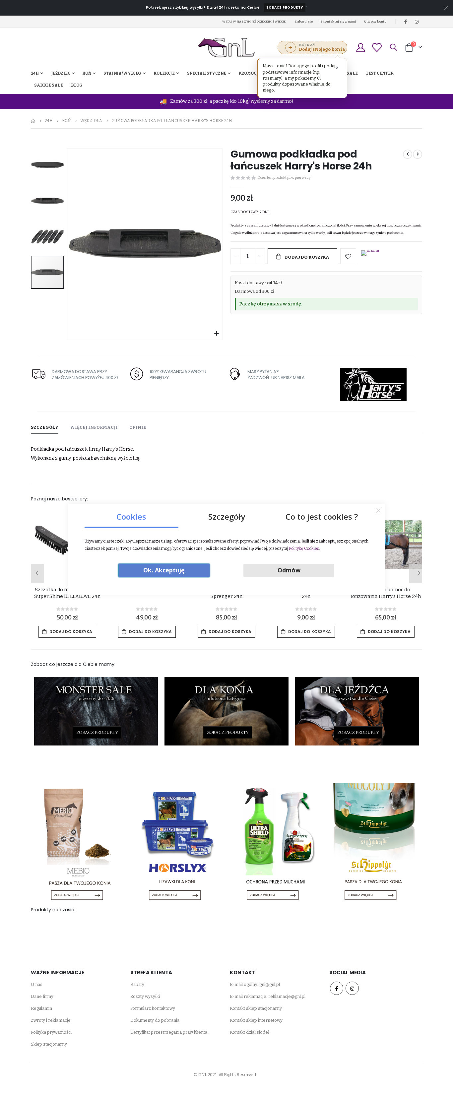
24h (49, 121)
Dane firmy (42, 996)
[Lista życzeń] (376, 47)
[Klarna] (370, 257)
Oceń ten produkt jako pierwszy (284, 177)
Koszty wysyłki (145, 996)
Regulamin (41, 1008)
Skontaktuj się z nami (338, 21)
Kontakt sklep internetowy (256, 1020)
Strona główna (33, 120)
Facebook (336, 988)
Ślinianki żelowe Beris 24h (67, 590)
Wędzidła (91, 121)
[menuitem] (77, 85)
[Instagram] (417, 22)
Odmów (289, 570)
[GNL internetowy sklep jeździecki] (226, 47)
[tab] (44, 427)
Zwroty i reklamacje (51, 1020)
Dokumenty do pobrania (154, 1020)
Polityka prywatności (51, 1032)
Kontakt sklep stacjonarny (256, 1008)
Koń (66, 121)
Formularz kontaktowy (152, 1008)
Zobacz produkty (284, 7)
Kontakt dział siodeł (249, 1032)
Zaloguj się (303, 21)
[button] (216, 334)
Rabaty (137, 984)
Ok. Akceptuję (164, 570)
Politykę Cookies (304, 548)
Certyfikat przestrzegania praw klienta (168, 1032)
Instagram (352, 988)
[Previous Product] (407, 154)
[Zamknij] (378, 510)
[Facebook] (406, 22)
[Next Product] (417, 154)
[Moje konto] (360, 47)
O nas (36, 984)
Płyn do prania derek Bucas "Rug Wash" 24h (385, 593)
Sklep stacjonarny (49, 1044)
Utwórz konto (375, 21)
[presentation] (36, 573)
